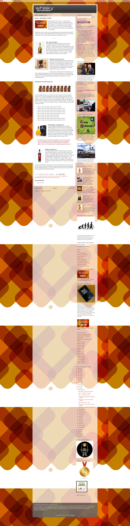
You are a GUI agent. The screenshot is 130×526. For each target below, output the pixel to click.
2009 (79, 434)
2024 (79, 368)
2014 (79, 386)
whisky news (56, 177)
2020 (79, 375)
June (80, 418)
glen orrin (59, 176)
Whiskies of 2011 (80, 345)
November (81, 409)
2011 (79, 431)
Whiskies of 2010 (80, 343)
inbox (48, 177)
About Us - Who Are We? (82, 254)
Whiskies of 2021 (80, 361)
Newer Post (38, 188)
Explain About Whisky (81, 259)
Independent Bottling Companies (84, 334)
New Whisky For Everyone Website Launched (88, 178)
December (81, 389)
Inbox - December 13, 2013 (84, 394)
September (81, 412)
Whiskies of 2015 (80, 351)
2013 (79, 388)
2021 (79, 373)
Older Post (71, 188)
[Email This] (59, 174)
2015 (79, 384)
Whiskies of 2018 (80, 356)
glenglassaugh (38, 177)
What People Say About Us (83, 266)
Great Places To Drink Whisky (83, 262)
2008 (79, 436)
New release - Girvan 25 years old (85, 391)
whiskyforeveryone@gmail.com (40, 509)
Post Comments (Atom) (46, 190)
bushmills (42, 176)
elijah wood (54, 176)
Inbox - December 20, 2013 (84, 393)
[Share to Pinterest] (64, 174)
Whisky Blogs (80, 337)
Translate (87, 246)
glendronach (64, 176)
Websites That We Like (82, 264)
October (80, 411)
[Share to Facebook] (63, 174)
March (80, 423)
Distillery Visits (80, 257)
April (80, 421)
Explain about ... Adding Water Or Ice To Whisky (88, 187)
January (80, 427)
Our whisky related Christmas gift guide (86, 407)
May (80, 420)
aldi (38, 176)
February (81, 425)
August (80, 414)
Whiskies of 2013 (80, 348)
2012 (79, 429)
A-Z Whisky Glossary (81, 253)
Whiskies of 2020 (80, 359)
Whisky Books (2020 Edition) (83, 335)
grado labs (44, 177)
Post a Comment (40, 182)
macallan (51, 177)
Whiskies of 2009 (80, 341)
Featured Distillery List (82, 261)
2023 (79, 370)
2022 (79, 372)
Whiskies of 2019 (80, 358)
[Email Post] (56, 174)
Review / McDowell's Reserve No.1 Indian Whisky (89, 169)
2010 (79, 433)
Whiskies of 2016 (80, 353)
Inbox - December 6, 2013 (84, 402)
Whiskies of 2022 (80, 363)
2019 (79, 377)
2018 (79, 379)
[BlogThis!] (60, 174)
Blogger (72, 515)
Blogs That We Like (81, 256)
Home (55, 188)
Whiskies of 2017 (80, 354)
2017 (79, 381)
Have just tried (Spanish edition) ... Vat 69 (88, 197)
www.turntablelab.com (62, 76)
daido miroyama (48, 176)
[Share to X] (61, 174)
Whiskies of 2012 (80, 346)
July (80, 416)
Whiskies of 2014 (80, 350)
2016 (79, 382)
